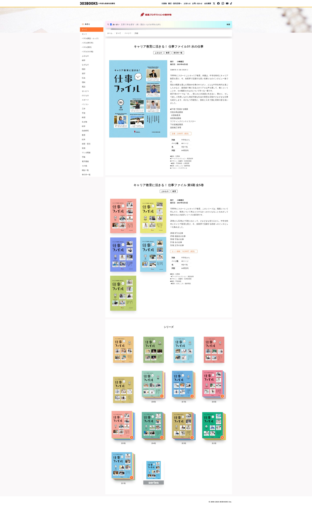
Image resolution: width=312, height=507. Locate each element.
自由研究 (85, 130)
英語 (83, 86)
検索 (228, 24)
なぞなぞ (85, 64)
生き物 (84, 122)
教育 (83, 135)
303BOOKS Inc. (225, 502)
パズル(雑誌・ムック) (90, 38)
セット (84, 34)
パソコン (85, 104)
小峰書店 (180, 61)
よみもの (85, 56)
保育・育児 (86, 144)
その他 (84, 166)
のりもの (85, 95)
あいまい (116, 24)
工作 (83, 108)
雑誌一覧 (85, 170)
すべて (84, 29)
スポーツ (85, 100)
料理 (83, 117)
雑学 (83, 60)
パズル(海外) (86, 47)
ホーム (109, 33)
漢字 (83, 73)
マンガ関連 (86, 152)
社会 (83, 78)
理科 (83, 82)
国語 (83, 69)
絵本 (83, 139)
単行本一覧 (86, 174)
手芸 (83, 113)
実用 (83, 148)
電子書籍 (85, 161)
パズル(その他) (87, 51)
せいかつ (85, 91)
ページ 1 (128, 33)
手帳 (83, 157)
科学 (83, 126)
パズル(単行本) (87, 43)
